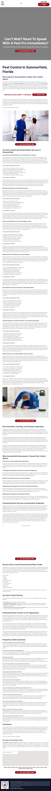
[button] (21, 3)
